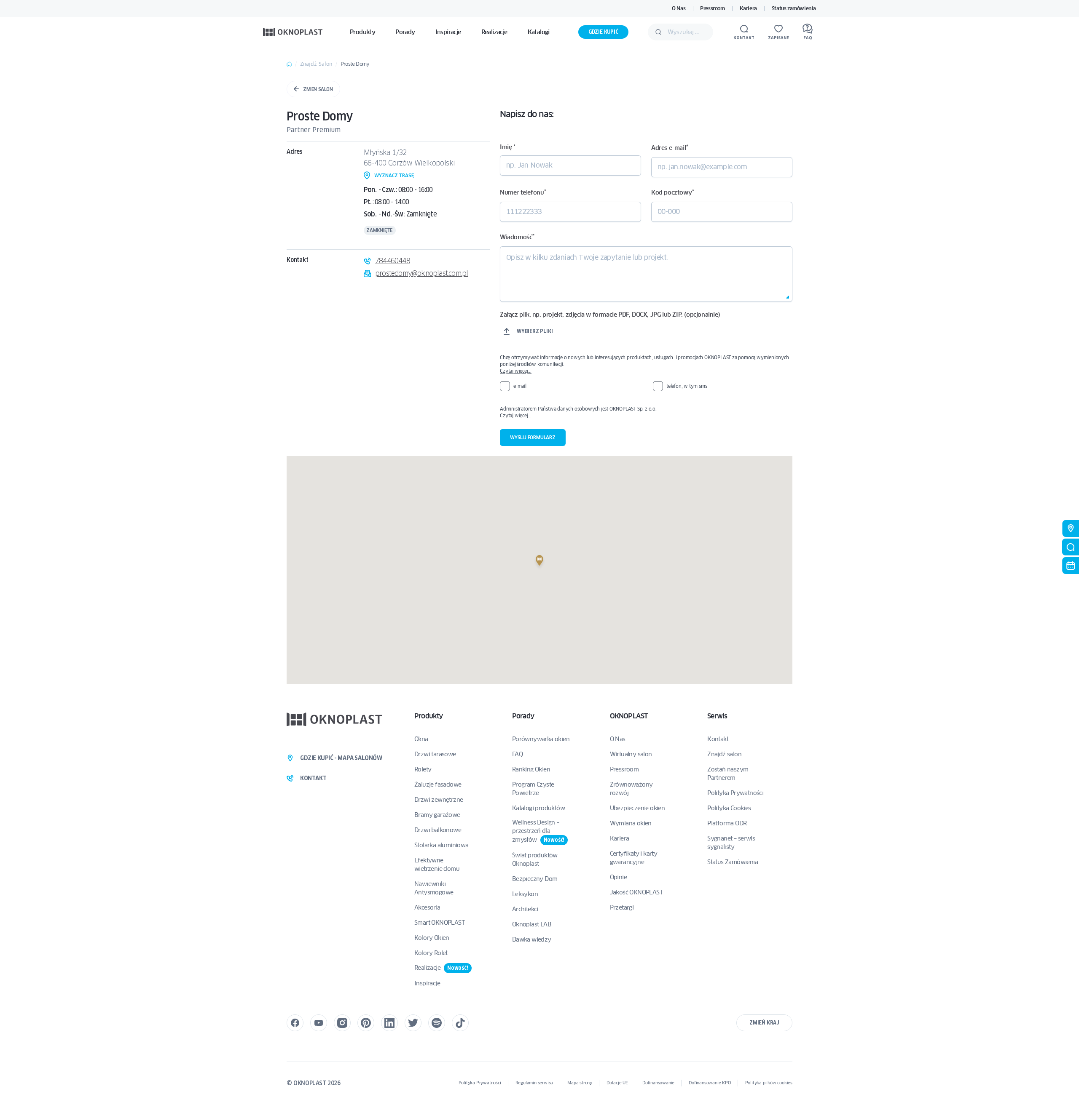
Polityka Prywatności (735, 793)
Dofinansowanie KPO (709, 1083)
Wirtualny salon (631, 754)
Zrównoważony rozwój (631, 789)
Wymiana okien (631, 823)
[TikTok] (460, 1022)
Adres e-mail (669, 147)
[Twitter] (413, 1022)
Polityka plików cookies (768, 1083)
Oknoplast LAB (531, 924)
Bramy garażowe (437, 815)
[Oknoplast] (293, 32)
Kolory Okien (431, 938)
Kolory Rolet (431, 953)
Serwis (717, 716)
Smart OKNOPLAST (439, 922)
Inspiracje (427, 983)
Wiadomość (517, 236)
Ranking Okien (531, 769)
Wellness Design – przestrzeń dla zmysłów (538, 831)
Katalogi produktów (538, 808)
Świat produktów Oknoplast (535, 859)
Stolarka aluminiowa (441, 845)
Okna (421, 739)
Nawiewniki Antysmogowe (433, 888)
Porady (523, 716)
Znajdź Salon (316, 64)
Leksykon (525, 894)
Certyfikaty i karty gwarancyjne (634, 858)
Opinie (618, 877)
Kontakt (717, 739)
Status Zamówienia (732, 862)
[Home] (289, 64)
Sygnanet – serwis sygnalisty (731, 843)
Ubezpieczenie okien (637, 808)
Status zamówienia (794, 8)
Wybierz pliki (535, 331)
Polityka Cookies (729, 808)
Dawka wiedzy (531, 939)
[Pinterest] (365, 1022)
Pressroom (712, 8)
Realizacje (441, 967)
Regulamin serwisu (534, 1083)
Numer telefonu (523, 192)
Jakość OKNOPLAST (636, 892)
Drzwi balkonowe (437, 830)
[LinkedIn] (389, 1022)
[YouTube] (318, 1022)
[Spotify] (436, 1022)
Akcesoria (427, 907)
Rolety (422, 769)
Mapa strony (579, 1083)
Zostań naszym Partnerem (727, 774)
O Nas (678, 8)
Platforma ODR (726, 823)
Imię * (507, 147)
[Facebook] (295, 1022)
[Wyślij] (658, 32)
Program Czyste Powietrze (533, 789)
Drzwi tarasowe (435, 754)
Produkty (428, 716)
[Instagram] (342, 1022)
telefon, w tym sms (686, 386)
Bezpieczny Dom (535, 879)
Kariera (748, 8)
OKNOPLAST (629, 716)
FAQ (517, 754)
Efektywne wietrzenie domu (436, 865)
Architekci (525, 909)
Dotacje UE (617, 1083)
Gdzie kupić (603, 32)
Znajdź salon (724, 754)
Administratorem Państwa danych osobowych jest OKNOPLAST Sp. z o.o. (645, 412)
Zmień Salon (318, 89)
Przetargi (622, 907)
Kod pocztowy (672, 192)
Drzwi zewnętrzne (438, 799)
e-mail (519, 386)
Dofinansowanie (658, 1083)
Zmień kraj (764, 1022)
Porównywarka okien (540, 739)
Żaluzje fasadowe (437, 784)
